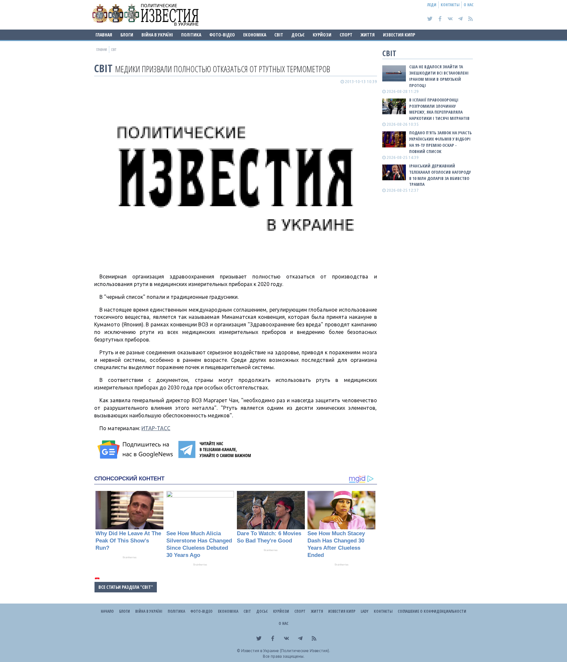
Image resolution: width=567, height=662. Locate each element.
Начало (107, 611)
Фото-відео (222, 35)
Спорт (346, 35)
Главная (103, 35)
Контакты (450, 5)
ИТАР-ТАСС (155, 428)
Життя (368, 35)
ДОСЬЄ (297, 35)
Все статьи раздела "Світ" (125, 587)
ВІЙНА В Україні (157, 35)
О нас (468, 5)
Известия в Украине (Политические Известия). (285, 651)
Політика (191, 35)
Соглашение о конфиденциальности (432, 611)
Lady (364, 611)
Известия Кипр (399, 35)
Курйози (322, 35)
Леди (431, 5)
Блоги (126, 35)
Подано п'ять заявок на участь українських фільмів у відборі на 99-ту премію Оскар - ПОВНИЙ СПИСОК (440, 142)
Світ (278, 35)
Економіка (254, 35)
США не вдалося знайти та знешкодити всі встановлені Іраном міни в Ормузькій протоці (439, 76)
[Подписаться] (136, 449)
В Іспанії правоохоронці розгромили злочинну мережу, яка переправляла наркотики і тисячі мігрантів (439, 109)
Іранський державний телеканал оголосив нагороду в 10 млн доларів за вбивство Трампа (440, 175)
